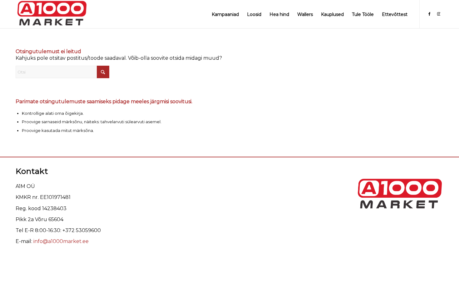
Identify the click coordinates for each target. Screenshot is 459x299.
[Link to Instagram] (438, 13)
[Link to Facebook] (429, 13)
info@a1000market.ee (61, 241)
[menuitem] (225, 14)
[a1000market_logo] (52, 14)
